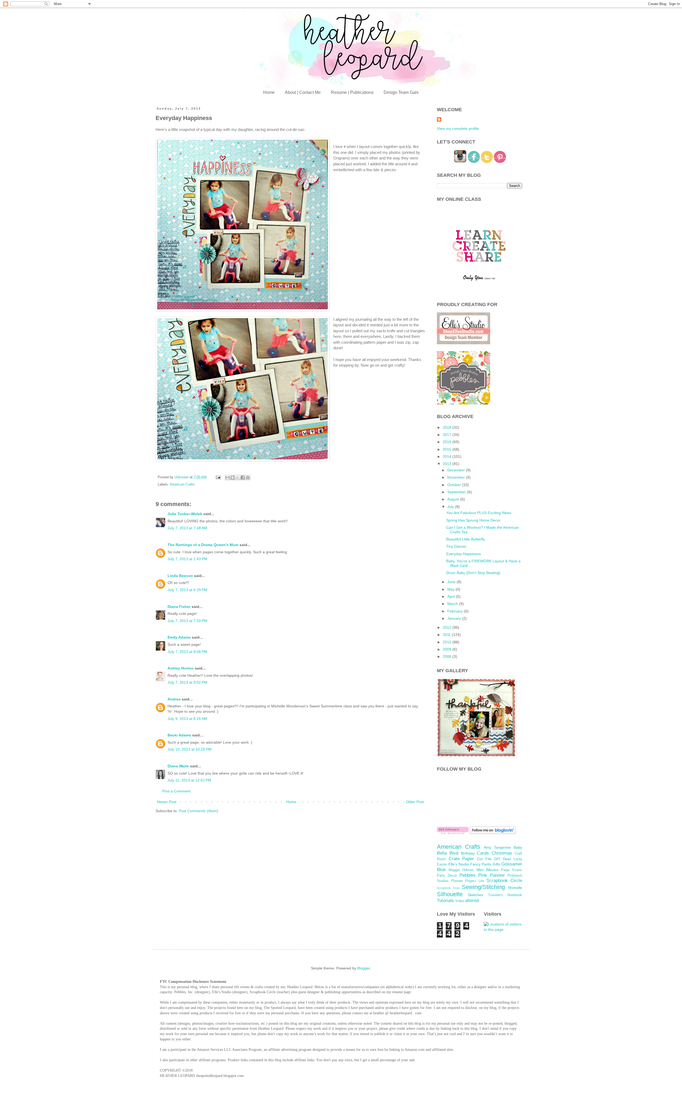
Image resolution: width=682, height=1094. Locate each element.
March (453, 604)
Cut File (484, 859)
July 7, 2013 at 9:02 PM (187, 682)
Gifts (496, 864)
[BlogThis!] (232, 477)
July (451, 506)
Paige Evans (511, 870)
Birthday (468, 853)
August (453, 499)
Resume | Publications (352, 92)
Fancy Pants (481, 864)
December (456, 470)
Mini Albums (487, 870)
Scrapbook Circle (504, 880)
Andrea (174, 699)
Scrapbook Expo (448, 887)
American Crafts (182, 484)
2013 (447, 464)
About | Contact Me (303, 92)
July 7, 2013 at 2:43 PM (187, 559)
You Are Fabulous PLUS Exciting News (478, 513)
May (451, 589)
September (457, 492)
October (454, 485)
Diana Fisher (179, 606)
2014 (447, 456)
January (454, 618)
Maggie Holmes (461, 870)
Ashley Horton (181, 668)
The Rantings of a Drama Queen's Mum (203, 545)
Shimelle (515, 887)
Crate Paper (461, 858)
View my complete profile (458, 128)
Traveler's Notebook (505, 895)
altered (472, 900)
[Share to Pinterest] (247, 477)
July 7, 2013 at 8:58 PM (187, 652)
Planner (457, 881)
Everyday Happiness (463, 554)
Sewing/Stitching (483, 887)
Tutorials (445, 900)
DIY (497, 859)
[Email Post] (218, 477)
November (456, 477)
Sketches (475, 895)
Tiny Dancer (456, 546)
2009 (447, 649)
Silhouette (450, 894)
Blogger (363, 968)
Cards (483, 853)
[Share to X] (237, 477)
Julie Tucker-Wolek (185, 514)
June (452, 582)
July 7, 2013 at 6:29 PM (187, 590)
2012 (447, 627)
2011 (447, 634)
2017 (447, 434)
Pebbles (468, 875)
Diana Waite (178, 766)
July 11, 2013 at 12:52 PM (189, 780)
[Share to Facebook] (242, 477)
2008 (447, 656)
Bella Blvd (447, 853)
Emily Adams (179, 637)
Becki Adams (179, 735)
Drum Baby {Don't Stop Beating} (473, 573)
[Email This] (227, 477)
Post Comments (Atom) (198, 811)
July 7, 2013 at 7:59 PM (187, 621)
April (451, 596)
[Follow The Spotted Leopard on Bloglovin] (453, 833)
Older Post (415, 802)
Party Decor (447, 875)
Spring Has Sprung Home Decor (473, 520)
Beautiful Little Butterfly (465, 539)
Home (269, 92)
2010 (447, 642)
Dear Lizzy (512, 859)
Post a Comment (176, 791)
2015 (447, 449)
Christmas (502, 853)
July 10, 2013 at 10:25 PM (190, 749)
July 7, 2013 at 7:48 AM (187, 528)
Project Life (474, 881)
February (455, 611)
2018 (447, 427)
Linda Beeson (180, 576)
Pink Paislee (491, 875)
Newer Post (166, 802)
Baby (518, 847)
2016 (447, 442)
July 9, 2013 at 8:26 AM (187, 718)
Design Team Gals (401, 92)
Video (459, 901)
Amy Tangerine (497, 847)
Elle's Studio (458, 864)
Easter (442, 864)
